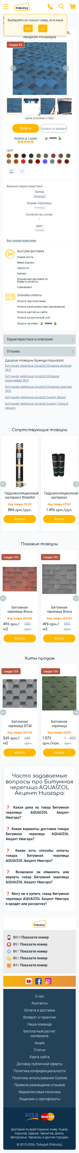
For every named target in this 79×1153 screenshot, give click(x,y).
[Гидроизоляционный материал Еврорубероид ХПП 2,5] (59, 464)
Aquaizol (39, 196)
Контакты (40, 1003)
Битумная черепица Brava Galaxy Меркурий (59, 609)
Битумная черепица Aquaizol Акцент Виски (35, 397)
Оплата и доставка (39, 1010)
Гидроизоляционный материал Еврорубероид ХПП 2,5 (61, 495)
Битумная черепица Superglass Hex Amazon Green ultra (59, 723)
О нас (39, 996)
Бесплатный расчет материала (39, 1033)
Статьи (39, 1050)
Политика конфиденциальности (40, 1071)
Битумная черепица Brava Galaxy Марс (19, 609)
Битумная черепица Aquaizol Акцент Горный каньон (36, 405)
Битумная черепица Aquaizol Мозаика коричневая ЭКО (32, 378)
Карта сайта (40, 1057)
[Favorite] (22, 171)
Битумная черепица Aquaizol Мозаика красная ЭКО (38, 389)
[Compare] (11, 171)
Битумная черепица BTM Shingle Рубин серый (20, 723)
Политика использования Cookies (39, 1078)
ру (43, 28)
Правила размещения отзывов (39, 1085)
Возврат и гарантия (39, 1017)
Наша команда (39, 1024)
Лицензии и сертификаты (39, 1099)
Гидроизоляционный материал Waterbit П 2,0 (21, 495)
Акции (40, 1043)
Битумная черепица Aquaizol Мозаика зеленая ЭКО (38, 368)
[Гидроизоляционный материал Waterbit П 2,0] (19, 464)
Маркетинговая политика (40, 1092)
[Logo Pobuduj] (28, 6)
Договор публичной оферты (40, 1064)
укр (28, 28)
